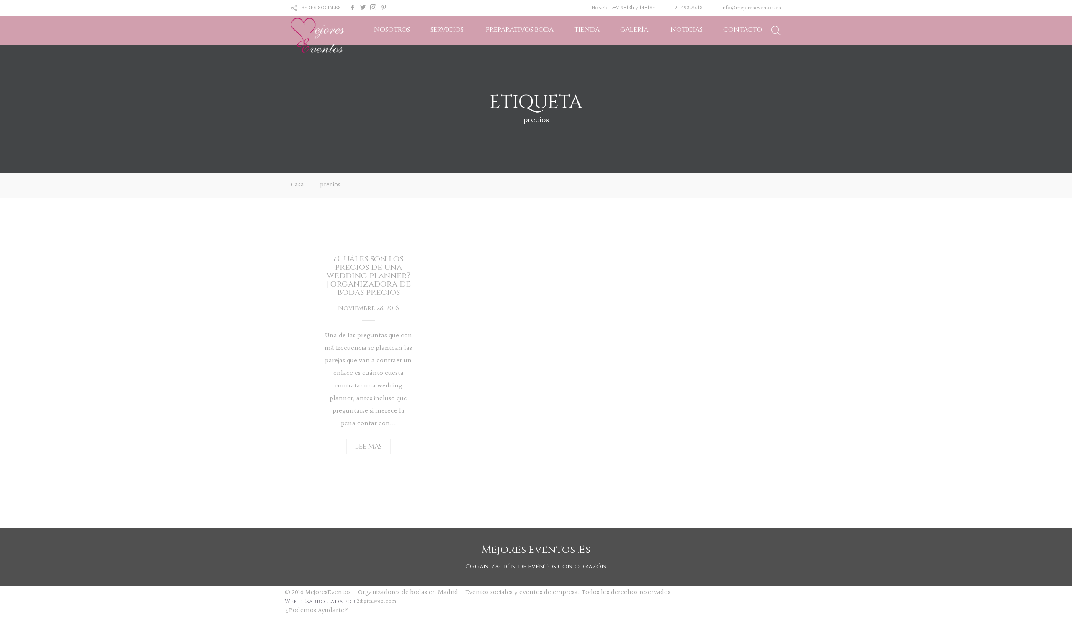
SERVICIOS (447, 29)
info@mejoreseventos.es (751, 8)
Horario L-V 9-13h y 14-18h (623, 8)
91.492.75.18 (688, 8)
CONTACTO (742, 29)
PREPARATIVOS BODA (520, 29)
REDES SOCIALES (321, 8)
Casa (297, 185)
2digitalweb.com (376, 601)
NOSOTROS (392, 29)
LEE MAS (368, 446)
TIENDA (587, 29)
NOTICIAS (686, 29)
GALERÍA (634, 29)
